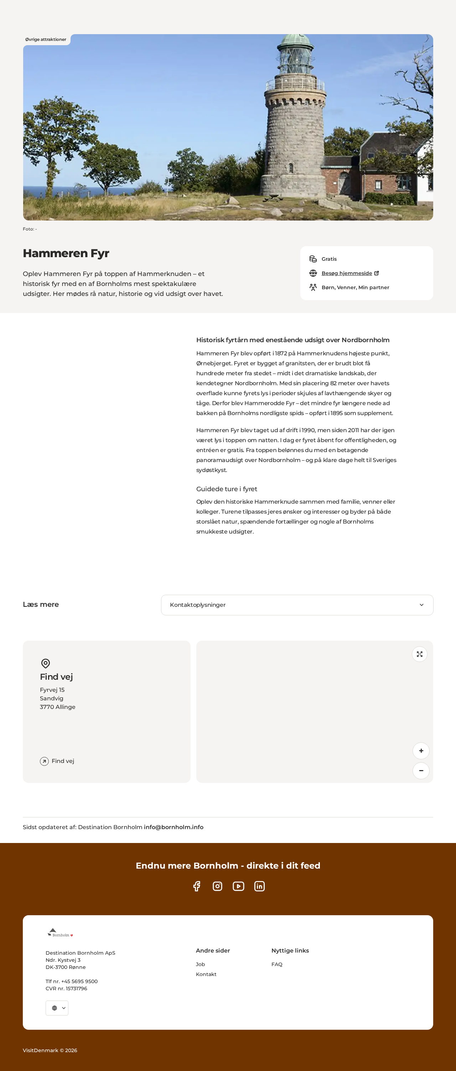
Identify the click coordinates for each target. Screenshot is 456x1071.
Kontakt (206, 974)
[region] (314, 712)
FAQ (277, 964)
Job (200, 964)
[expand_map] (420, 654)
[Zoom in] (421, 750)
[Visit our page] (217, 886)
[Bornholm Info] (60, 932)
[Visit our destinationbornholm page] (196, 886)
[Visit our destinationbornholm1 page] (238, 886)
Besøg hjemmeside (347, 273)
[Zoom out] (421, 770)
